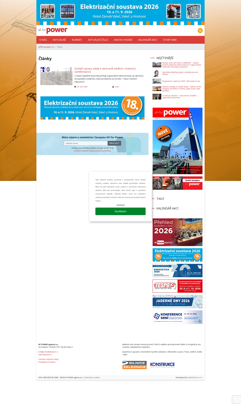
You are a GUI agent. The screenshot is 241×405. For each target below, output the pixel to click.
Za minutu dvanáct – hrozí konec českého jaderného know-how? (179, 96)
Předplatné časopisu (46, 362)
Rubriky (77, 39)
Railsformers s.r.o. (195, 377)
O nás (43, 39)
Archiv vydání (123, 39)
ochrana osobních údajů (84, 151)
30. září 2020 (82, 86)
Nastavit (120, 205)
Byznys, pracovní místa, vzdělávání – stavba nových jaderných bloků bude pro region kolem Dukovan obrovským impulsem (181, 65)
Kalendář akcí (147, 39)
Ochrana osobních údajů (48, 359)
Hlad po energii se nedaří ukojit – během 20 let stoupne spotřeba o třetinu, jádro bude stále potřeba (181, 88)
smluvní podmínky (103, 151)
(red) (117, 86)
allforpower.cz (46, 46)
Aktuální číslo (98, 39)
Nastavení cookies (92, 377)
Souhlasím (120, 211)
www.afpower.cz (45, 354)
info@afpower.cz (51, 352)
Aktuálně (59, 39)
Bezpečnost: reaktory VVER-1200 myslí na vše (181, 81)
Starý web (169, 39)
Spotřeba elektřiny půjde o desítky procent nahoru (180, 73)
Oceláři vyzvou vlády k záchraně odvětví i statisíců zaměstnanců (105, 70)
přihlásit (114, 143)
